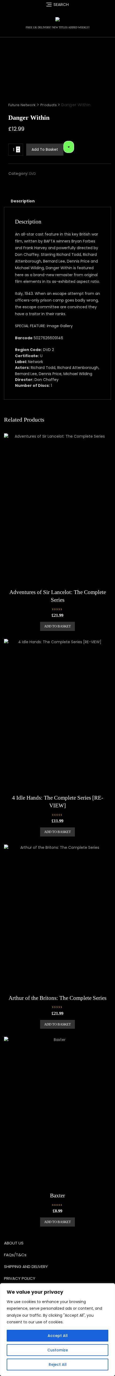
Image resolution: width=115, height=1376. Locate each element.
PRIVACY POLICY (19, 1278)
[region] (57, 1329)
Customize (57, 1350)
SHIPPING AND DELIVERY (26, 1266)
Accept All (58, 1335)
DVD (32, 173)
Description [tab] (23, 201)
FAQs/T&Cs (15, 1255)
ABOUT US (14, 1243)
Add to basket (45, 149)
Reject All (58, 1364)
